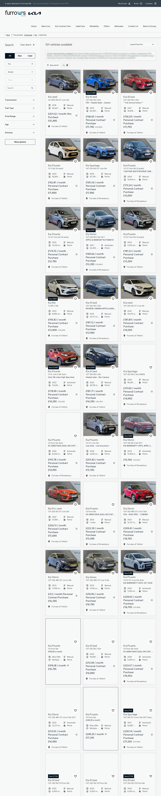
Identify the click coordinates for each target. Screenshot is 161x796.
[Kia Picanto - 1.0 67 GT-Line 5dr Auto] (138, 566)
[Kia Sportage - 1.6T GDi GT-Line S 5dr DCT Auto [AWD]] (138, 703)
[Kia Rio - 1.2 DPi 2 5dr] (63, 291)
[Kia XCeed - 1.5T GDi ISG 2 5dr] (100, 291)
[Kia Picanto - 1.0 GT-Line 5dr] (100, 428)
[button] (28, 63)
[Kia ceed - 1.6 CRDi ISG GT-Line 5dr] (63, 85)
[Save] (75, 97)
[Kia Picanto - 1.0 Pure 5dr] (100, 497)
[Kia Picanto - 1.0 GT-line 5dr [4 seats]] (138, 154)
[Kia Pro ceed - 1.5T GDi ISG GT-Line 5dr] (63, 497)
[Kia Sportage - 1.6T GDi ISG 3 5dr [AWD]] (138, 360)
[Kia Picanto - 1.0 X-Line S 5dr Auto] (63, 360)
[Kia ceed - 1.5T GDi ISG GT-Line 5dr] (138, 291)
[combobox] (20, 64)
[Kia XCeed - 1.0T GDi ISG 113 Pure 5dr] (63, 769)
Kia (36, 35)
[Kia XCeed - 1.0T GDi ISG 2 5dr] (138, 85)
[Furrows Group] (15, 13)
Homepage (28, 35)
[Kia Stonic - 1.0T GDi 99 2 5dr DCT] (100, 223)
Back (8, 35)
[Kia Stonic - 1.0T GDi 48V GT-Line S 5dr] (138, 497)
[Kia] (34, 13)
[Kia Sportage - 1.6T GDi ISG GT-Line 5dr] (100, 154)
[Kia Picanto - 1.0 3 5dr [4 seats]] (63, 154)
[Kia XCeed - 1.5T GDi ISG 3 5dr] (100, 85)
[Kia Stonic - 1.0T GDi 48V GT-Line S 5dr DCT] (63, 703)
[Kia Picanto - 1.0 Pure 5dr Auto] (63, 428)
